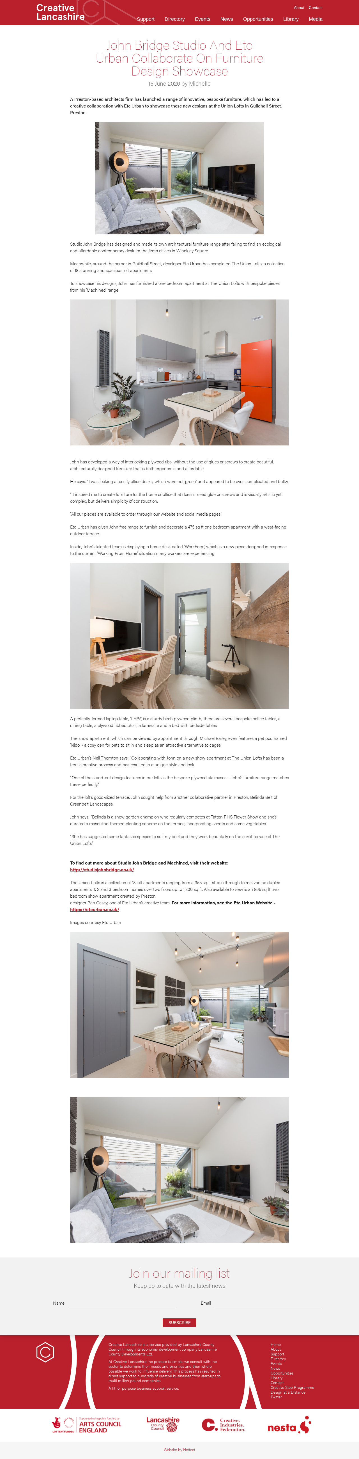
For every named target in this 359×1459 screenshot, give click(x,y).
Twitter (276, 1396)
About (276, 1349)
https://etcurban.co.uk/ (94, 909)
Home (276, 1344)
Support (277, 1353)
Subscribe (180, 1322)
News (275, 1368)
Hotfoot (189, 1449)
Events (276, 1363)
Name (59, 1303)
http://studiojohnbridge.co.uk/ (102, 869)
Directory (278, 1358)
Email (206, 1303)
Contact (277, 1382)
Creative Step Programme (292, 1387)
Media (316, 19)
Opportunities (282, 1373)
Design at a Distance (288, 1392)
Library (276, 1377)
